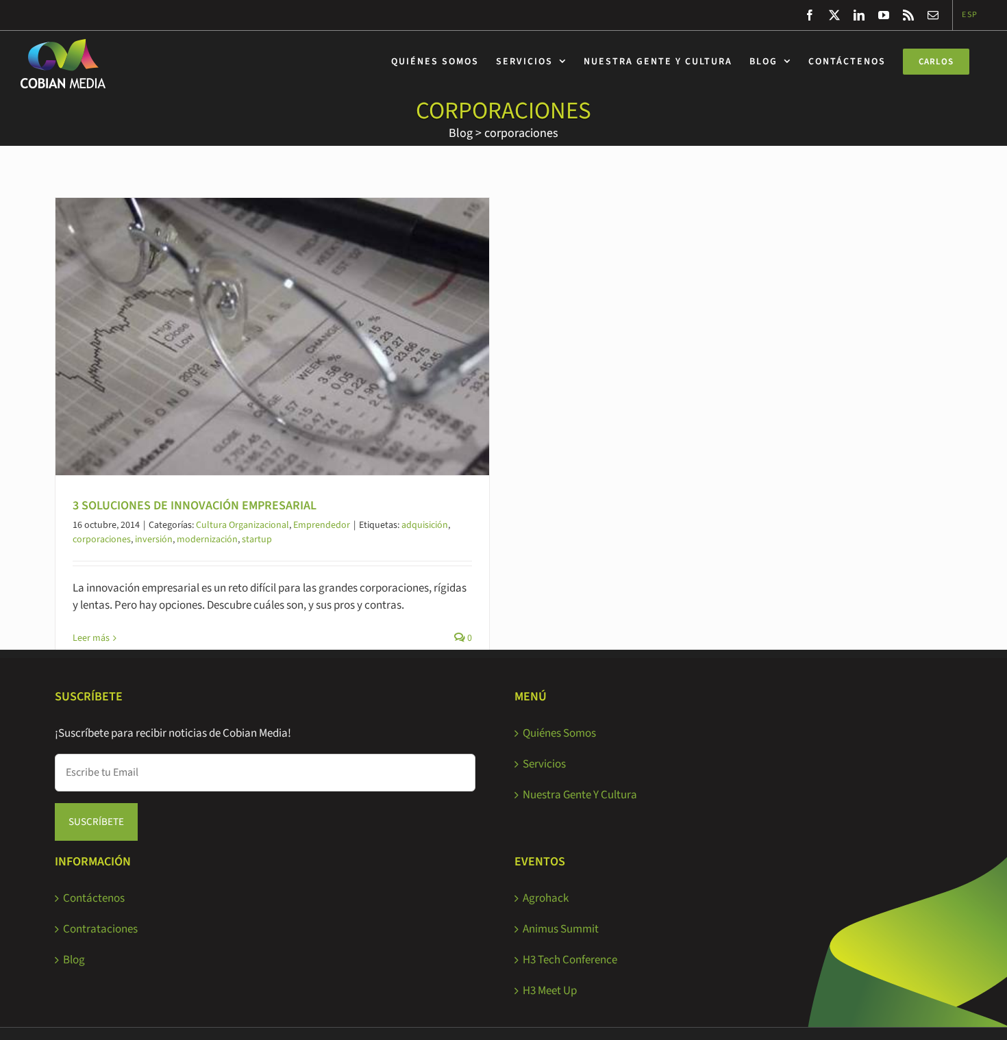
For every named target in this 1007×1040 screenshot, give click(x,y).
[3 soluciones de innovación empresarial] (272, 336)
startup (257, 539)
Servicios (544, 764)
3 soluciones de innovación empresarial (194, 505)
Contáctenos (94, 898)
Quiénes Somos (559, 733)
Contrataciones (100, 929)
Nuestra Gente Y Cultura (580, 795)
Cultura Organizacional (242, 525)
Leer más (91, 638)
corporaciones (521, 133)
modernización (207, 539)
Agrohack (546, 898)
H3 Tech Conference (570, 960)
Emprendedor (321, 525)
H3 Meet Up (550, 990)
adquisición (424, 525)
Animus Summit (561, 929)
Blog (461, 133)
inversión (154, 539)
